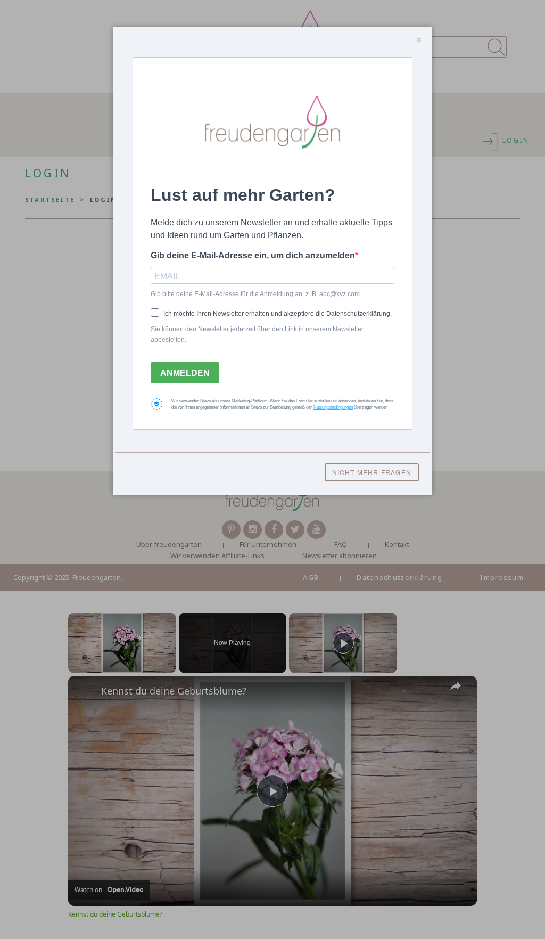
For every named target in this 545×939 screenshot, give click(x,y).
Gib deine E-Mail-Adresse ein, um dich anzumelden (253, 255)
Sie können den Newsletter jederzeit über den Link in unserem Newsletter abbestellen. (257, 334)
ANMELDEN (185, 373)
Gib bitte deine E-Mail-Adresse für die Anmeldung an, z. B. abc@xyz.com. (256, 294)
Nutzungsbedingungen (333, 407)
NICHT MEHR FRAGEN (371, 472)
